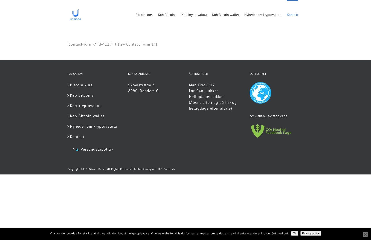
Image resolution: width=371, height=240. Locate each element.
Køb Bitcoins (82, 95)
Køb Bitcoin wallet (87, 115)
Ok (294, 233)
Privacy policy (311, 233)
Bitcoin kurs (81, 85)
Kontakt (77, 136)
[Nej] (365, 234)
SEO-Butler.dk (166, 169)
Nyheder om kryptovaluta (93, 126)
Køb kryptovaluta (86, 105)
